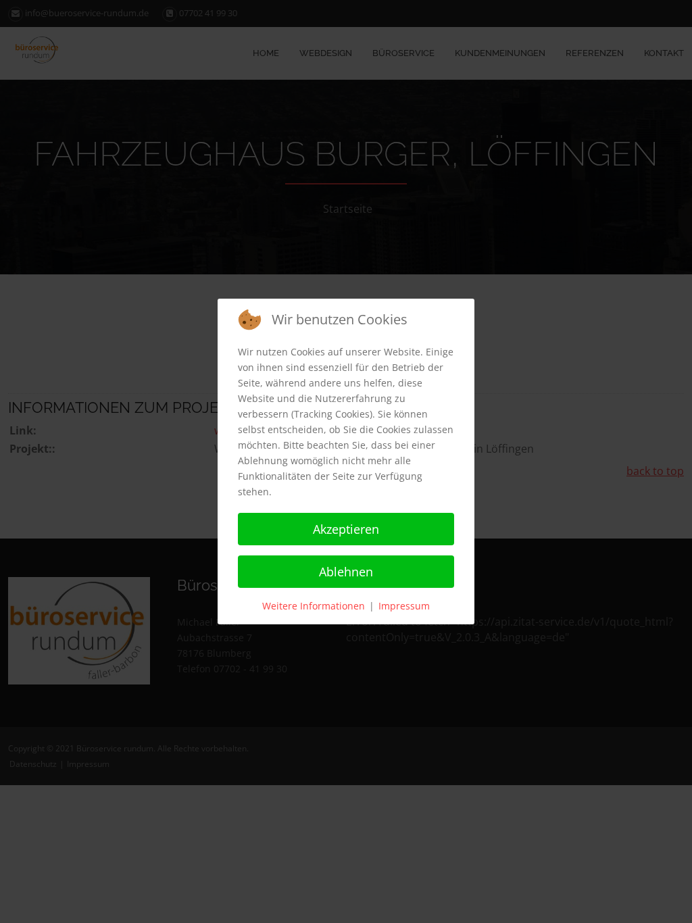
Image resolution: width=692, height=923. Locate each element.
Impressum (404, 605)
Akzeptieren (346, 529)
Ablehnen (346, 572)
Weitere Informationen (313, 605)
